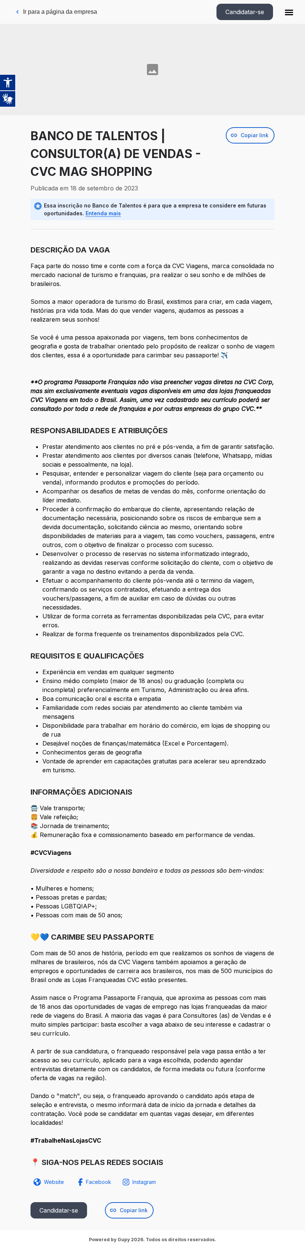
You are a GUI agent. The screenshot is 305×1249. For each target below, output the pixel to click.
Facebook (98, 1182)
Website (54, 1182)
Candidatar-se (244, 12)
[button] (289, 12)
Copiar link (255, 135)
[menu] (289, 12)
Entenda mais (103, 213)
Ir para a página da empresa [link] (60, 12)
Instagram (144, 1182)
